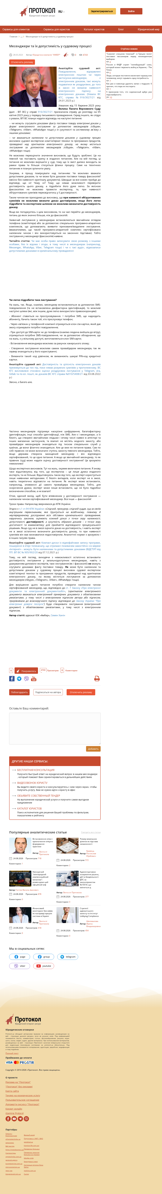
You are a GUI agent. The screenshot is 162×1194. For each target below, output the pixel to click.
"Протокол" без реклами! (19, 1086)
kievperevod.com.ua (13, 1174)
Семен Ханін (58, 615)
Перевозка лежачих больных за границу (32, 1154)
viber (22, 965)
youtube (46, 965)
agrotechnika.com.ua (13, 1157)
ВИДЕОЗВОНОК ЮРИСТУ (32, 783)
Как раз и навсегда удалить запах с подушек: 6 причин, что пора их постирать (129, 86)
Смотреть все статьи (91, 832)
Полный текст (12, 1053)
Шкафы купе (29, 1158)
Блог (121, 29)
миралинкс (10, 1143)
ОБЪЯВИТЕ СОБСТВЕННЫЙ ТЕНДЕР (38, 795)
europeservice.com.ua (14, 1164)
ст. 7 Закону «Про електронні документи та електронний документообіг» (55, 589)
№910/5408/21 (74, 373)
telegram (70, 956)
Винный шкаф (29, 1135)
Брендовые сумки (31, 1162)
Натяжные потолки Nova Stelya (33, 1166)
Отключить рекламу (22, 62)
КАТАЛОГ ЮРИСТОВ (29, 808)
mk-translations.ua (13, 1167)
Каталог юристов (94, 29)
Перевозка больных (32, 1149)
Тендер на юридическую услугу (23, 1095)
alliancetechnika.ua (13, 1139)
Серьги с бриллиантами (11, 1135)
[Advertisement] (55, 276)
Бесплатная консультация (35, 770)
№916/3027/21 (85, 97)
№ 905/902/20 (30, 552)
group (47, 956)
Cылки (26, 1174)
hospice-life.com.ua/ (31, 1146)
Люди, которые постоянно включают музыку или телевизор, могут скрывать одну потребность (129, 78)
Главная (14, 36)
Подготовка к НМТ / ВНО (33, 1139)
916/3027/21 (45, 111)
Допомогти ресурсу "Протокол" (22, 1104)
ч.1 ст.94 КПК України (31, 508)
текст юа (9, 1171)
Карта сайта (12, 1091)
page (22, 956)
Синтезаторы (11, 1153)
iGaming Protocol (15, 1113)
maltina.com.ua (30, 1171)
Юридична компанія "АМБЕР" (46, 54)
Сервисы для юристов (57, 29)
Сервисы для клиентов (16, 29)
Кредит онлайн (14, 1108)
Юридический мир (148, 29)
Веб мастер (10, 1146)
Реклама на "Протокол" (18, 1082)
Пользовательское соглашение (22, 1099)
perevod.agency (11, 1160)
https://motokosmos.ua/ (15, 1150)
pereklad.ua (28, 1142)
